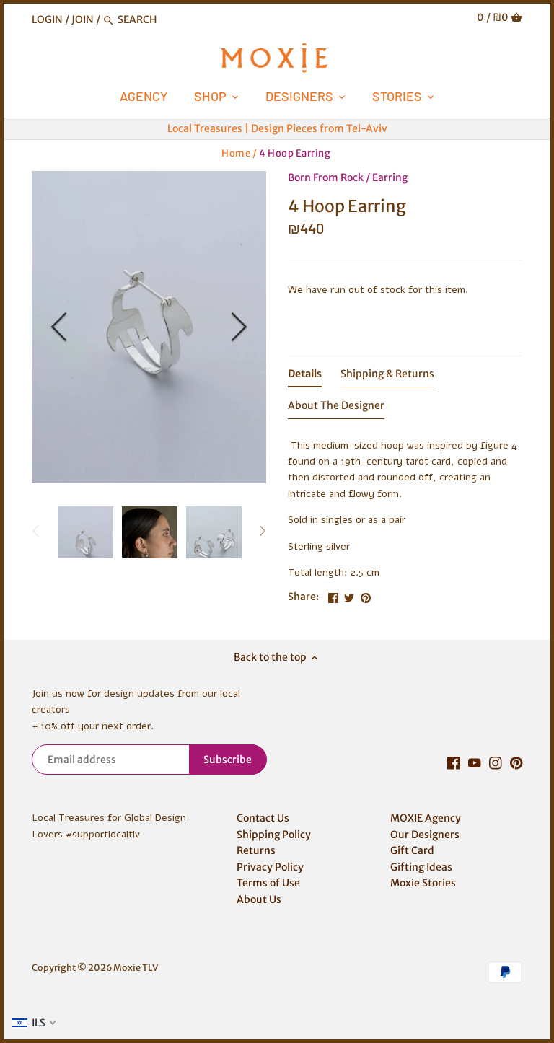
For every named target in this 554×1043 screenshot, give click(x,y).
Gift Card (412, 850)
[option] (149, 327)
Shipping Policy (274, 834)
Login (47, 19)
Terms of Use (268, 882)
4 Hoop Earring (294, 153)
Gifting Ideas (421, 867)
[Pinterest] (516, 763)
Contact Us (263, 817)
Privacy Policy (270, 867)
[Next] (237, 327)
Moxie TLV (135, 967)
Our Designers (425, 834)
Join (82, 19)
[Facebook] (453, 763)
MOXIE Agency (425, 817)
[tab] (305, 376)
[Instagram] (495, 763)
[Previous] (60, 327)
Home (235, 153)
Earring (390, 177)
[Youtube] (474, 763)
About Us (259, 899)
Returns (256, 850)
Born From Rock (326, 177)
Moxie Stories (423, 882)
